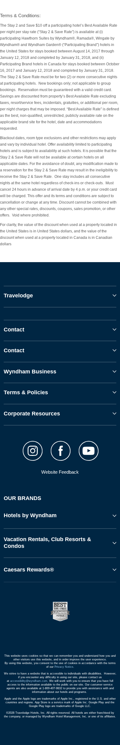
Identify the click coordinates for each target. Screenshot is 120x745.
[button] (60, 515)
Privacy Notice (63, 666)
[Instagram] (33, 451)
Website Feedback (60, 472)
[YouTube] (88, 451)
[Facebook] (61, 451)
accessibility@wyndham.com (28, 680)
